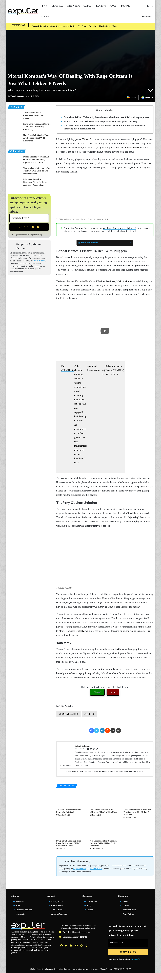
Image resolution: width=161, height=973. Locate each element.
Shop (89, 907)
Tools (112, 6)
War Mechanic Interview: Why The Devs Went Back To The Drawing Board (36, 171)
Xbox (114, 26)
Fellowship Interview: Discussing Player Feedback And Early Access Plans (35, 182)
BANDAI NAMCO (69, 714)
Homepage (20, 915)
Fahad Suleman (16, 96)
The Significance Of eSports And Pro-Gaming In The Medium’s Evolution (137, 812)
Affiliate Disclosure (59, 915)
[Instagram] (81, 946)
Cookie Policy (57, 907)
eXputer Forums (79, 870)
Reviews (101, 6)
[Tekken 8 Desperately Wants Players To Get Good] (71, 798)
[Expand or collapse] (130, 242)
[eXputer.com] (23, 11)
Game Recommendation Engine (63, 26)
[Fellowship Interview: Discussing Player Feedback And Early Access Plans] (14, 182)
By (9, 96)
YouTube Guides (129, 911)
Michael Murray (124, 281)
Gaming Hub (92, 903)
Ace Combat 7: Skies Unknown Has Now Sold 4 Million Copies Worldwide (103, 843)
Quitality (80, 631)
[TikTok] (86, 946)
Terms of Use (57, 911)
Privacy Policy (57, 903)
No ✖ (113, 692)
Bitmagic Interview (40, 26)
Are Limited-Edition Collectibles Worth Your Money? (33, 115)
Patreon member (38, 261)
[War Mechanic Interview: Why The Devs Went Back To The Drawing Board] (14, 171)
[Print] (118, 730)
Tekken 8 (86, 139)
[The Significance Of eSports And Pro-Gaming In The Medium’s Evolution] (138, 798)
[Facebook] (91, 730)
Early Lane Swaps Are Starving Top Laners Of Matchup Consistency (36, 127)
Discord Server (96, 870)
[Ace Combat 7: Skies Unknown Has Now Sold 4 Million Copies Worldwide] (105, 829)
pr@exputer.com (83, 933)
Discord (126, 907)
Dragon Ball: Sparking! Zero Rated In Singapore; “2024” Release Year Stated (68, 843)
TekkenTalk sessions (72, 285)
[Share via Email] (112, 730)
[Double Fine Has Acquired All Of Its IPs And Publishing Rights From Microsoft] (14, 160)
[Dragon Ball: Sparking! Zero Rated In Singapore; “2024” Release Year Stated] (71, 829)
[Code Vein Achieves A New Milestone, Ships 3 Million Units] (105, 798)
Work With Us (128, 915)
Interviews (73, 6)
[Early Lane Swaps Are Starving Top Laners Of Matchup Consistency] (14, 127)
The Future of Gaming (87, 26)
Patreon (90, 911)
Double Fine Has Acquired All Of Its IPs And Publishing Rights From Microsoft (36, 160)
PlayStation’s (104, 26)
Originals (57, 6)
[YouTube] (76, 946)
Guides (87, 6)
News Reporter (80, 749)
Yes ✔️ (97, 692)
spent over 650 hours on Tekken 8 (119, 228)
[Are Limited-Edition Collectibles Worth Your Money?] (14, 116)
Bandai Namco (132, 147)
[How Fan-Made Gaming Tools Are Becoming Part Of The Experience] (14, 138)
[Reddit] (107, 730)
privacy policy (37, 235)
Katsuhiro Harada (83, 281)
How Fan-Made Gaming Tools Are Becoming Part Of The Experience (36, 138)
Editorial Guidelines (24, 911)
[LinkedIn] (102, 730)
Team (18, 907)
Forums (125, 6)
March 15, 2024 (110, 374)
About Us (20, 903)
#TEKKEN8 (67, 370)
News (44, 6)
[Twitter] (96, 730)
